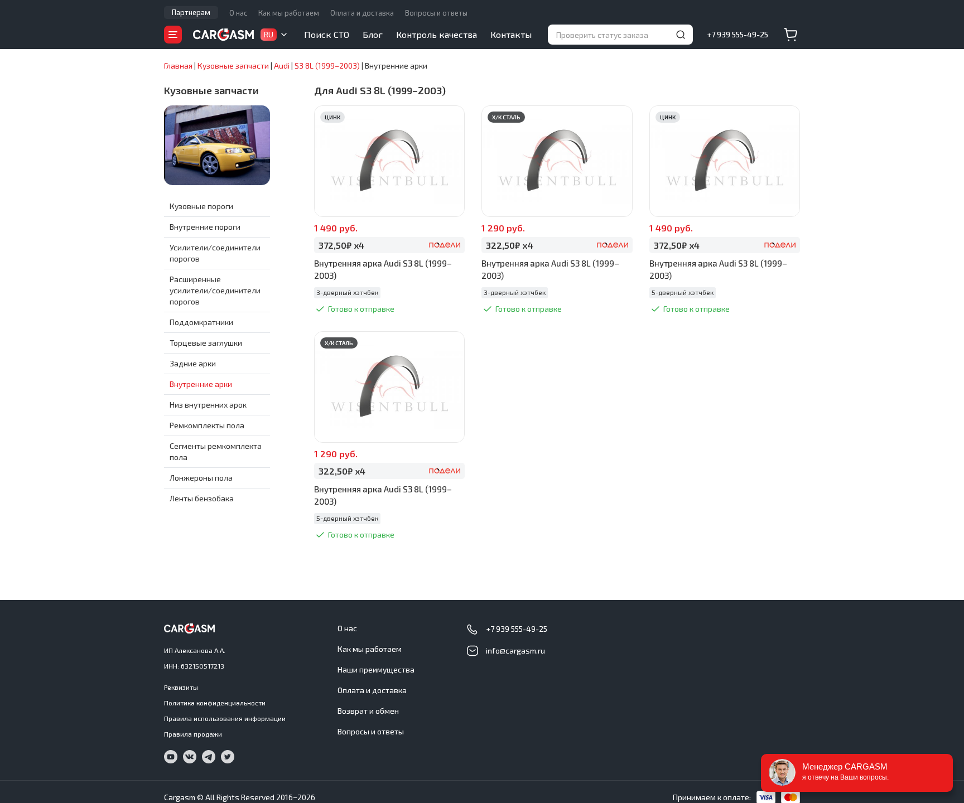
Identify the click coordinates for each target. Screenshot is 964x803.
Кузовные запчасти (211, 90)
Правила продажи (193, 734)
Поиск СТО (326, 34)
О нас (238, 12)
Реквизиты (181, 687)
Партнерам (191, 12)
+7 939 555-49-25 (737, 34)
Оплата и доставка (362, 12)
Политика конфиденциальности (215, 703)
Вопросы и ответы (436, 12)
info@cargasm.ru (515, 650)
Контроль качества (436, 34)
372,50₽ (341, 245)
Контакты (511, 34)
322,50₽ (509, 245)
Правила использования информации (225, 718)
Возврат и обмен (368, 710)
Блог (373, 34)
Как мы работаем (288, 12)
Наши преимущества (376, 669)
